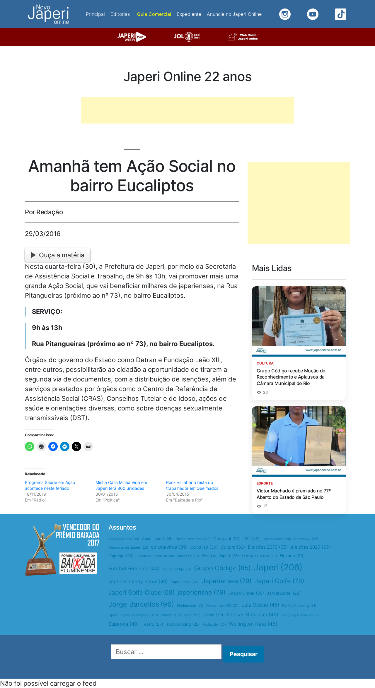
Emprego (121, 556)
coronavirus (169, 547)
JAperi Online (246, 593)
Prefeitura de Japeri (180, 615)
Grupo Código (222, 568)
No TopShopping (299, 605)
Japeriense (185, 582)
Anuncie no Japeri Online (234, 14)
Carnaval (227, 538)
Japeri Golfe (279, 581)
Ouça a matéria (61, 255)
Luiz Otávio (260, 605)
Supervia (123, 624)
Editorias (120, 14)
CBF (251, 539)
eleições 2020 (310, 547)
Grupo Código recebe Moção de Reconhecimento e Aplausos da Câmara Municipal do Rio (291, 377)
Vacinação (214, 624)
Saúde (213, 615)
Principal (95, 14)
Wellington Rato (253, 624)
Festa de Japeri (220, 555)
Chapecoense (276, 539)
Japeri (278, 567)
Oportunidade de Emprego (133, 615)
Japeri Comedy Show (138, 581)
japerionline (202, 592)
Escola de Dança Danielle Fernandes (168, 556)
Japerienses (227, 581)
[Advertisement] (187, 110)
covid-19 (204, 547)
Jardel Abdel (284, 593)
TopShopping (183, 624)
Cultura (233, 547)
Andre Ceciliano (123, 539)
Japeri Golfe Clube (141, 592)
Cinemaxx (306, 539)
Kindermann (190, 605)
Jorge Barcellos (141, 604)
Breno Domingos (193, 539)
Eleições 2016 (268, 547)
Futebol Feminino (134, 568)
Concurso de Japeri (128, 547)
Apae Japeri (157, 538)
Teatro (152, 624)
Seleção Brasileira (252, 614)
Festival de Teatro (259, 556)
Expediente (189, 14)
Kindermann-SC (222, 605)
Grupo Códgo (177, 569)
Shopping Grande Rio (301, 615)
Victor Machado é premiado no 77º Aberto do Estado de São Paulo (294, 494)
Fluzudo (292, 555)
